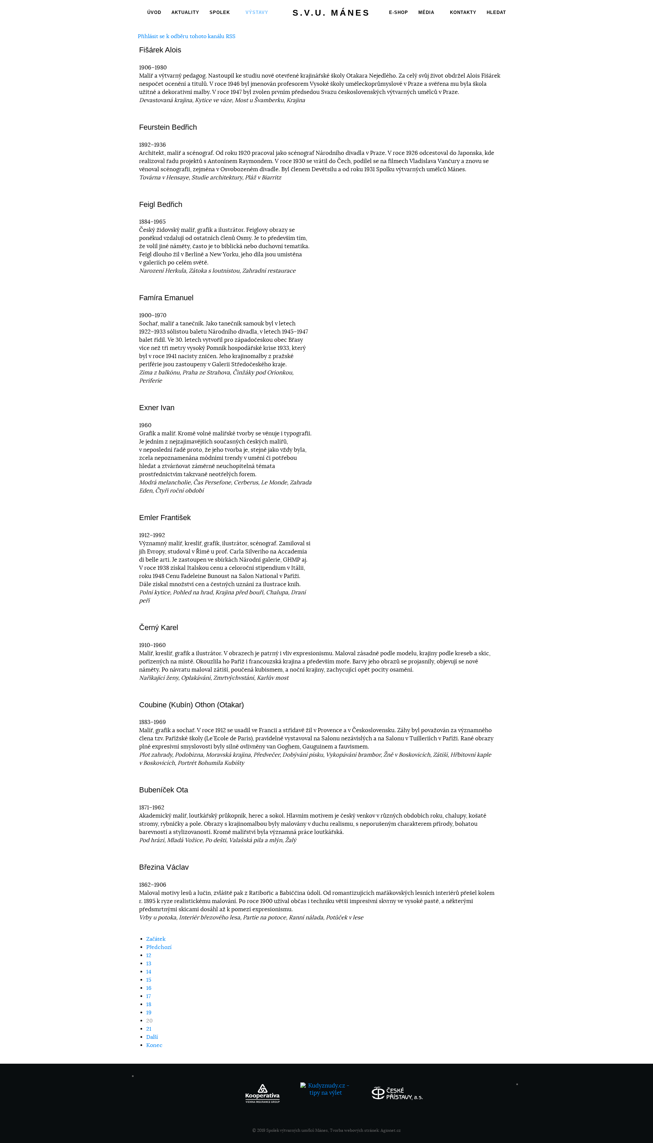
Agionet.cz (391, 1130)
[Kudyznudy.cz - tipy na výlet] (326, 1092)
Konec (154, 1045)
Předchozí (159, 947)
